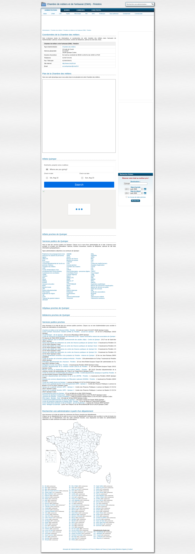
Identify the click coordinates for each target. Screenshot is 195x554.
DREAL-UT (70, 281)
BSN (43, 260)
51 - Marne (72, 511)
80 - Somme (97, 501)
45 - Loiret (72, 501)
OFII (43, 289)
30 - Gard (45, 533)
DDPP (93, 276)
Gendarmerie (126, 13)
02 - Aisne (45, 487)
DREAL (44, 281)
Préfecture (102, 13)
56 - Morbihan (73, 519)
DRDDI (93, 279)
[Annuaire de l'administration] (43, 4)
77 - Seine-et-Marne (99, 497)
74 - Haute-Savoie (98, 492)
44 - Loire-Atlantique (74, 500)
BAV (92, 259)
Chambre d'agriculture (97, 265)
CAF (60, 13)
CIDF (43, 268)
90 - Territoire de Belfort (100, 517)
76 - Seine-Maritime (99, 495)
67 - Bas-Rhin (73, 536)
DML (92, 278)
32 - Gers (45, 536)
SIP (68, 295)
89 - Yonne (96, 516)
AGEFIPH (94, 255)
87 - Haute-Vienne (98, 513)
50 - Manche (72, 509)
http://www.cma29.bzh (69, 63)
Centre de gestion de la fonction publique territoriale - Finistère (61, 358)
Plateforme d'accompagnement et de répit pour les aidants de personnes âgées (53, 255)
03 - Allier (44, 489)
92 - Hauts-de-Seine (99, 520)
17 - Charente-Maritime (48, 511)
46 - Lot (71, 503)
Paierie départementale (49, 290)
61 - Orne (71, 527)
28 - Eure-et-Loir (46, 527)
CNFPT (93, 271)
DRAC (44, 279)
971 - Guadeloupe (98, 532)
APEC (93, 257)
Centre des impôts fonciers (99, 263)
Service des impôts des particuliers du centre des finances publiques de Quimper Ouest (69, 346)
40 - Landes (72, 494)
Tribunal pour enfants (97, 296)
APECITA (45, 259)
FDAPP (44, 282)
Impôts (68, 13)
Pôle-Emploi (77, 13)
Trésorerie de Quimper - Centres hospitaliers (56, 396)
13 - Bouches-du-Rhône (49, 505)
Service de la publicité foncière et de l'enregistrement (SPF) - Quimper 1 (64, 384)
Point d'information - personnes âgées (78, 271)
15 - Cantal (45, 508)
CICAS (93, 266)
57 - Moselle (72, 520)
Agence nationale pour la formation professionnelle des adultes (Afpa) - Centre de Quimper (71, 339)
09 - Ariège (45, 498)
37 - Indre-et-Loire (74, 489)
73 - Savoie (97, 490)
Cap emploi (45, 262)
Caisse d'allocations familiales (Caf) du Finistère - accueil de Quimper (63, 403)
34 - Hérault (45, 539)
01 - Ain (44, 486)
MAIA (44, 285)
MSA (68, 287)
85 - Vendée (97, 509)
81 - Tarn (96, 503)
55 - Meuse (72, 517)
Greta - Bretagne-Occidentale (51, 404)
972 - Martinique (98, 533)
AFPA (68, 255)
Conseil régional (72, 274)
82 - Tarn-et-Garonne (99, 505)
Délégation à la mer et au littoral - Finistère (55, 365)
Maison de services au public (100, 287)
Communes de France (88, 549)
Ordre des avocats (96, 289)
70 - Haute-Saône (98, 486)
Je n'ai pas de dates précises (137, 197)
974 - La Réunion (98, 536)
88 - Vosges (97, 514)
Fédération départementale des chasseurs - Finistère (59, 362)
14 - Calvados (46, 506)
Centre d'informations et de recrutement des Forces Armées (52, 270)
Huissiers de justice (48, 284)
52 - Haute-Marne (74, 513)
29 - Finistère (46, 528)
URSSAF (45, 300)
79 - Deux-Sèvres (98, 500)
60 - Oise (71, 525)
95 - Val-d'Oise (98, 525)
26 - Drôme (45, 524)
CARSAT (69, 262)
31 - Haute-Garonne (47, 535)
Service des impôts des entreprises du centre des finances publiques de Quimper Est (69, 349)
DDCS (69, 276)
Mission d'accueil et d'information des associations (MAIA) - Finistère (64, 369)
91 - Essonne (97, 519)
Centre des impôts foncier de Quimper (54, 382)
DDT (43, 278)
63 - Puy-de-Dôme (74, 530)
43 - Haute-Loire (73, 498)
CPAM (53, 13)
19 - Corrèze (45, 514)
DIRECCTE (70, 278)
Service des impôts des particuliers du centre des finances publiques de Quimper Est (69, 352)
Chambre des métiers (69, 47)
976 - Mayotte (97, 538)
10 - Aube (45, 500)
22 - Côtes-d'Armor (47, 517)
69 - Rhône (72, 539)
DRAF (68, 279)
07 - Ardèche (45, 495)
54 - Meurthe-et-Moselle (75, 516)
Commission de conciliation (50, 273)
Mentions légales (121, 549)
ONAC (69, 289)
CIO (92, 268)
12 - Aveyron (45, 503)
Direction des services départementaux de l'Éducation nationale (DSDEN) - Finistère (68, 379)
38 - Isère (71, 490)
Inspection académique (98, 284)
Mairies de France (101, 549)
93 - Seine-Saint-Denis (100, 522)
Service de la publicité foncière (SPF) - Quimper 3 (58, 390)
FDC (68, 282)
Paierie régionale (72, 290)
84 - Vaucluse (97, 508)
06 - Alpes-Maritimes (47, 494)
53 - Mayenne (73, 514)
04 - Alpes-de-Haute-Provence (50, 490)
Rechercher (135, 200)
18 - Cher (45, 513)
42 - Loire (71, 497)
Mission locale (46, 287)
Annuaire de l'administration (71, 549)
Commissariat (138, 13)
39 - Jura (71, 492)
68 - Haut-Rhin (73, 538)
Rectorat (93, 293)
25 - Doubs (45, 522)
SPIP (92, 295)
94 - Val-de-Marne (98, 524)
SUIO (44, 296)
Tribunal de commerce (98, 298)
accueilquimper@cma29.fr (70, 66)
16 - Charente (46, 509)
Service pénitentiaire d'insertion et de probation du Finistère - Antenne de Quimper (68, 355)
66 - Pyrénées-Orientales (76, 535)
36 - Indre (71, 487)
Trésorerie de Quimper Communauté (53, 395)
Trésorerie (70, 298)
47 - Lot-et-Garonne (74, 505)
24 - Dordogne (46, 520)
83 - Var (96, 506)
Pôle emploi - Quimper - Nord (51, 398)
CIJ (68, 268)
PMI (86, 13)
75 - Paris (96, 494)
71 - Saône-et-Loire (99, 487)
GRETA (93, 282)
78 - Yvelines (97, 498)
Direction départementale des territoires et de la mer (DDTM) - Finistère (65, 376)
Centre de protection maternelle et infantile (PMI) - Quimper (60, 401)
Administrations (51, 10)
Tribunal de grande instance (51, 298)
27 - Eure (44, 525)
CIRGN (69, 270)
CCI (92, 262)
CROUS (44, 276)
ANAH (68, 257)
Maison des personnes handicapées (102, 285)
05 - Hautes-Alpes (47, 492)
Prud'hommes (71, 293)
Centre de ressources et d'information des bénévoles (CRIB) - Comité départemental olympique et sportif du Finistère (78, 373)
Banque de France (72, 259)
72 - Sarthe (97, 489)
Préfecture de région (48, 293)
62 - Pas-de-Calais (74, 528)
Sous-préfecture (114, 13)
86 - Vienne (97, 511)
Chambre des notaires (73, 266)
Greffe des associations (98, 292)
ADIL (92, 254)
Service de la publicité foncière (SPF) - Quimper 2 (58, 387)
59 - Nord (71, 524)
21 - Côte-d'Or (46, 516)
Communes (81, 10)
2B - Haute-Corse (47, 532)
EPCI (93, 13)
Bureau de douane (72, 260)
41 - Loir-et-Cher (73, 495)
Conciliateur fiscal (72, 273)
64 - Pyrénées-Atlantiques (76, 532)
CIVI (92, 270)
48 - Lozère (72, 506)
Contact (130, 549)
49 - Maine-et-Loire (74, 508)
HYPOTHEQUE (71, 284)
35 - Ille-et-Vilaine (73, 486)
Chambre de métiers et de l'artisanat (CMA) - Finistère (58, 330)
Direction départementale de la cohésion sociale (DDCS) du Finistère (64, 366)
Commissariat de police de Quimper (53, 393)
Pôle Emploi (46, 292)
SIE (43, 295)
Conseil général (71, 265)
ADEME (69, 254)
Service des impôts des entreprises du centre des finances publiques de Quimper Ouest (69, 343)
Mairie (45, 13)
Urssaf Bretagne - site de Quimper (52, 335)
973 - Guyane (97, 535)
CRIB (92, 274)
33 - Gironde (45, 538)
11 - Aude (44, 501)
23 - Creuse (45, 519)
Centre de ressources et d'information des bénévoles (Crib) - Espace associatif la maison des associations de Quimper (78, 336)
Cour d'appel (95, 273)
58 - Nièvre (72, 522)
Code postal (96, 10)
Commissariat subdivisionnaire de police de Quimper (58, 400)
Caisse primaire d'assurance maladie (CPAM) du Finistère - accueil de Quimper (68, 332)
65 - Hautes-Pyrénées (75, 533)
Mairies (67, 10)
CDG (68, 263)
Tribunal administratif (73, 296)
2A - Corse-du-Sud (47, 530)
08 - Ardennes (46, 497)
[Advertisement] (97, 22)
